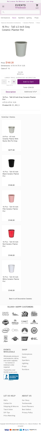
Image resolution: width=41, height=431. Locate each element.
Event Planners (28, 406)
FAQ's (6, 400)
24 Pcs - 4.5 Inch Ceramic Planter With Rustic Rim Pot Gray (10, 139)
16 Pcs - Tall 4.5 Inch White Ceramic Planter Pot (11, 279)
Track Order (8, 409)
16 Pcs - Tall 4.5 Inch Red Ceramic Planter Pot (10, 244)
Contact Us (8, 403)
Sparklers (21, 18)
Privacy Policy (27, 413)
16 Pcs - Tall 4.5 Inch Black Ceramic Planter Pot (11, 174)
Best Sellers (26, 409)
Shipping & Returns (11, 406)
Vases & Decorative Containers (11, 23)
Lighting (29, 18)
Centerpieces (5, 18)
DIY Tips (7, 413)
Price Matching (9, 416)
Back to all (20, 299)
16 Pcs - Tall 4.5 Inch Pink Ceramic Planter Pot (10, 209)
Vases (14, 18)
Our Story (25, 400)
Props (37, 18)
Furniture (25, 369)
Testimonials (27, 403)
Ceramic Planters (28, 23)
